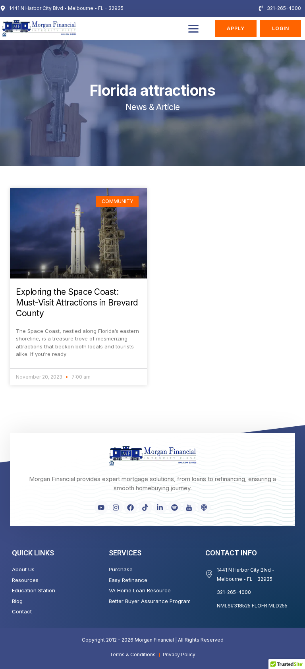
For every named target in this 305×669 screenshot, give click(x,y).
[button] (193, 28)
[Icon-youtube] (189, 507)
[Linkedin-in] (160, 507)
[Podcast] (204, 507)
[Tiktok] (145, 507)
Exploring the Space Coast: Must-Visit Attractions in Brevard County (77, 303)
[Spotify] (174, 507)
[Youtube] (101, 507)
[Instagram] (116, 507)
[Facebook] (130, 507)
